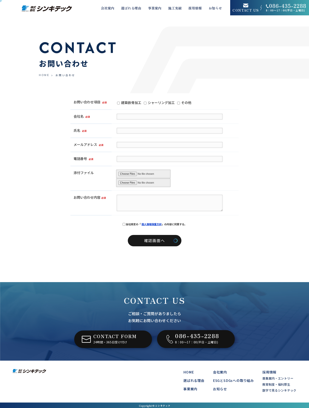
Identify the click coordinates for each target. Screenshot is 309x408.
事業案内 (154, 8)
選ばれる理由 (131, 8)
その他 (185, 102)
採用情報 (195, 8)
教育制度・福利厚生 (276, 384)
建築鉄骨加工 (130, 102)
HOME (44, 75)
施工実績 (175, 8)
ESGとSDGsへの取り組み (233, 380)
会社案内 (220, 372)
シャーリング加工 (161, 102)
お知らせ (215, 8)
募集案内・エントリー (277, 378)
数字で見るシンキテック (279, 390)
